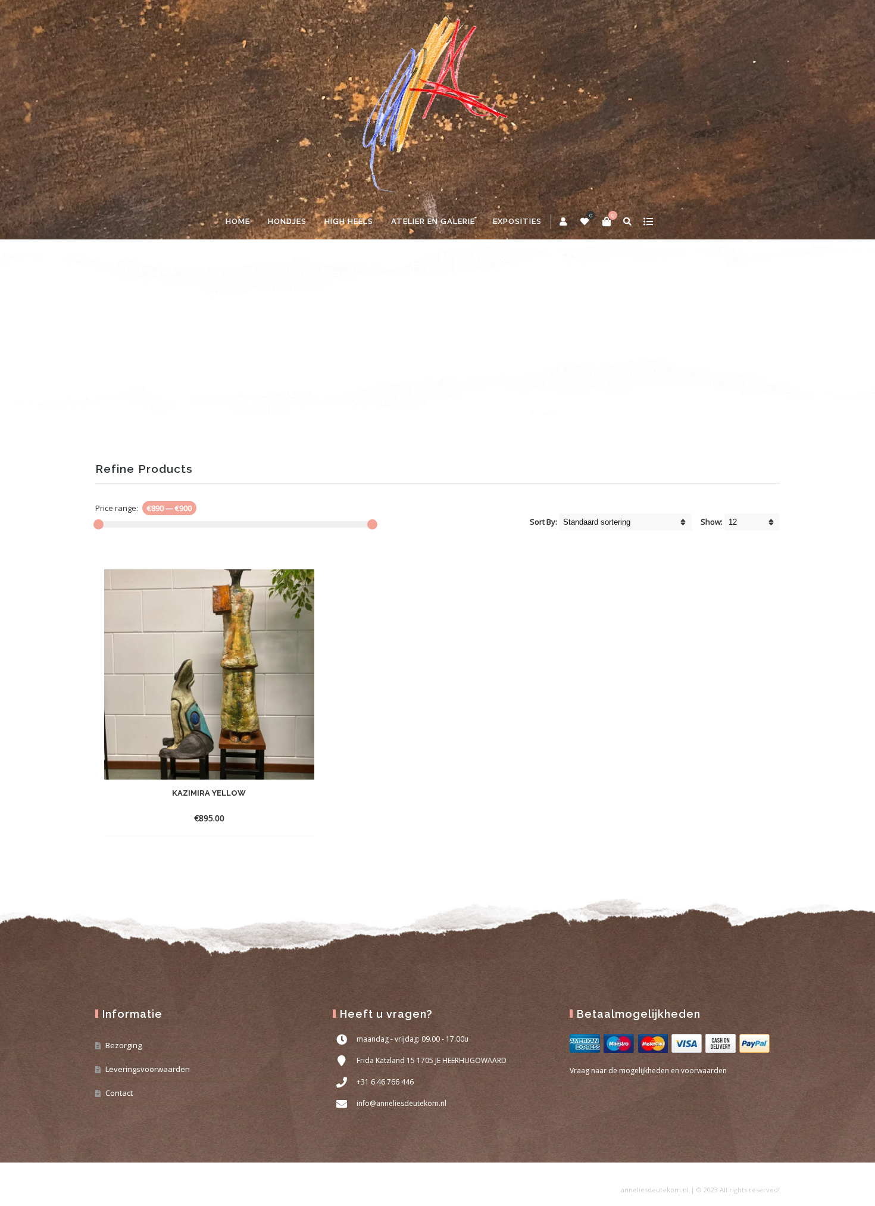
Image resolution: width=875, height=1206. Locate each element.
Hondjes (287, 221)
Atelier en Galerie (433, 221)
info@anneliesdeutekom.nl (401, 1103)
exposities (517, 221)
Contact (119, 1092)
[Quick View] (260, 818)
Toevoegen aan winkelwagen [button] (187, 818)
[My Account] (564, 221)
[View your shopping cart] (606, 221)
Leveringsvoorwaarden (147, 1069)
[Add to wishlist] (281, 818)
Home (238, 221)
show (648, 221)
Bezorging (123, 1045)
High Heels (348, 221)
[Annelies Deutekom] (437, 102)
